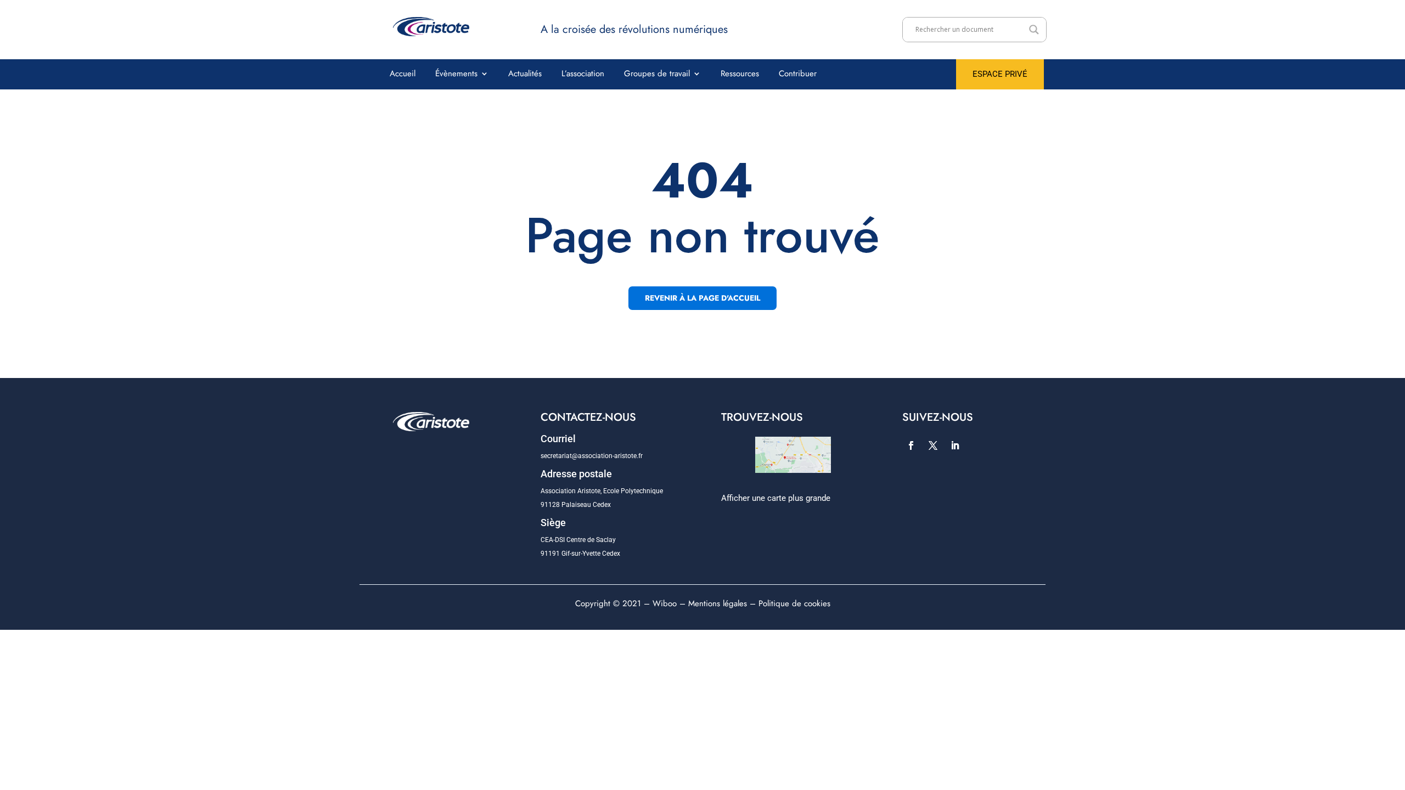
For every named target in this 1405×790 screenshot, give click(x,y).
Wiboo (665, 603)
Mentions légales (717, 603)
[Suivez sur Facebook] (911, 445)
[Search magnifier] (1034, 29)
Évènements (456, 75)
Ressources (740, 75)
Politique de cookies (794, 603)
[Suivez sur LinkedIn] (955, 445)
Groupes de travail (657, 75)
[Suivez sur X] (933, 445)
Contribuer (798, 75)
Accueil (402, 75)
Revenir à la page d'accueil (702, 297)
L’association (582, 75)
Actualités (525, 75)
